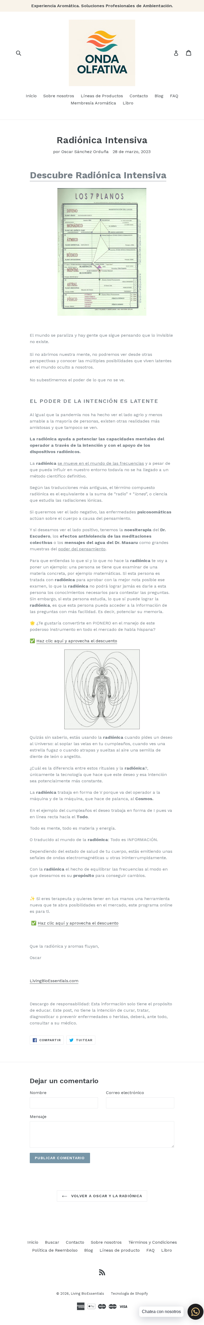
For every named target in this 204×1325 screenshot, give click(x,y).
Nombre (38, 1092)
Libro (128, 103)
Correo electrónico (125, 1092)
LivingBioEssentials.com (54, 980)
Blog (159, 95)
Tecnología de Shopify (129, 1294)
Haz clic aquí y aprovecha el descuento (76, 640)
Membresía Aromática (93, 103)
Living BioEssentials (87, 1294)
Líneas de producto (120, 1250)
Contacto (139, 95)
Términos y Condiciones (152, 1242)
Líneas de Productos (102, 95)
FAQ (174, 95)
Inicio (31, 95)
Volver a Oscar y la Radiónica (106, 1196)
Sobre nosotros (58, 95)
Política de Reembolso (55, 1250)
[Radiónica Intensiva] (102, 252)
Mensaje (38, 1116)
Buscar (52, 1242)
